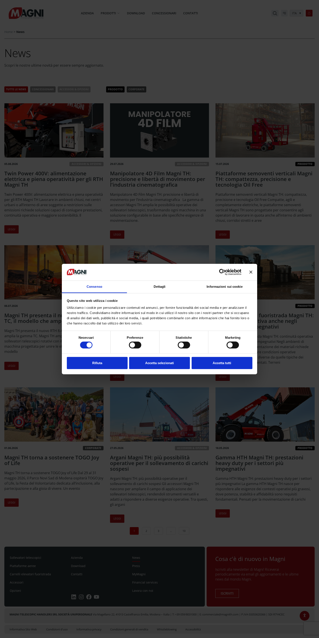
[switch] (135, 345)
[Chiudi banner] (250, 272)
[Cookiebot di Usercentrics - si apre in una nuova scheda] (222, 272)
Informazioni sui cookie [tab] (224, 286)
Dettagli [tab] (160, 286)
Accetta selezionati (159, 363)
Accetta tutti (222, 363)
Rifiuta (97, 363)
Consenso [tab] (94, 286)
